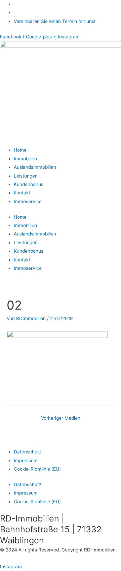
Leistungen (26, 176)
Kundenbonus (28, 184)
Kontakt (22, 192)
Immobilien (25, 158)
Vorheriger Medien (60, 418)
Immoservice (28, 201)
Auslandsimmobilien (35, 167)
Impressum (26, 460)
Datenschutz (27, 451)
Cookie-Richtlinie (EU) (37, 469)
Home (20, 150)
